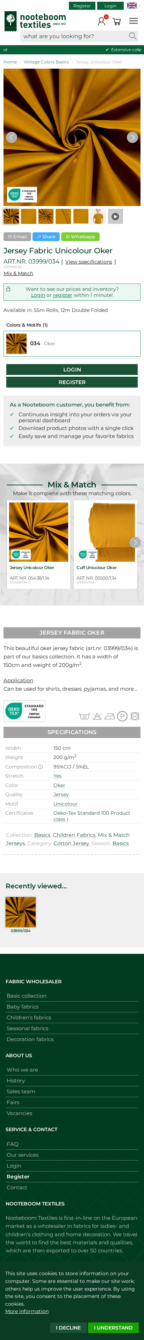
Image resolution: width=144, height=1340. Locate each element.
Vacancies (19, 1113)
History (16, 1080)
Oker (59, 785)
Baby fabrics (22, 1006)
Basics (42, 835)
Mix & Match (18, 273)
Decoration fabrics (30, 1039)
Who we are (22, 1069)
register (62, 295)
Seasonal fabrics (27, 1028)
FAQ (13, 1144)
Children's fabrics (29, 1017)
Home (10, 61)
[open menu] (133, 20)
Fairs (13, 1102)
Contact (17, 1187)
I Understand (113, 1328)
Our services (22, 1154)
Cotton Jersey (71, 843)
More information (27, 1311)
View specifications (88, 262)
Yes (57, 776)
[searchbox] (79, 36)
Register (82, 5)
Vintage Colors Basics (46, 61)
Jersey (61, 794)
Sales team (21, 1091)
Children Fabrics (74, 835)
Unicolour (65, 804)
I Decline (68, 1328)
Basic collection (26, 995)
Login (110, 5)
